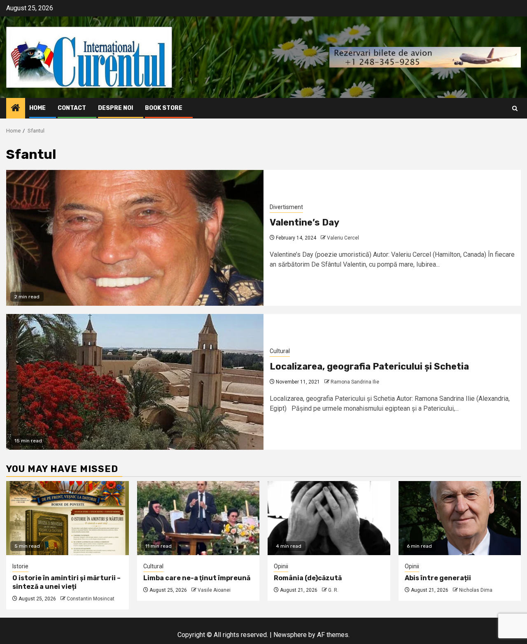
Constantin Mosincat (90, 599)
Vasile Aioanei (214, 590)
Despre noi (115, 108)
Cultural (280, 351)
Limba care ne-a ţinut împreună (196, 578)
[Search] (515, 108)
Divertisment (286, 207)
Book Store (163, 108)
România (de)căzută (308, 578)
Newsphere (290, 635)
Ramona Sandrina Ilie (355, 382)
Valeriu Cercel (343, 238)
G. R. (333, 590)
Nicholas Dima (475, 590)
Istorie (20, 566)
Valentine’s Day (304, 222)
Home (37, 108)
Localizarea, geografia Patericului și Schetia (369, 366)
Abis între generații (438, 578)
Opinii (281, 566)
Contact (72, 108)
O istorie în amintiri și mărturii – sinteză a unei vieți (66, 582)
